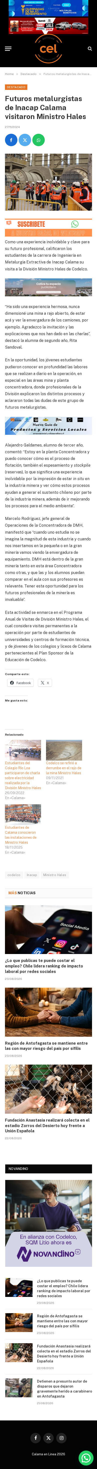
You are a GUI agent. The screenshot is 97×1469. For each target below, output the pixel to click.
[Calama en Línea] (48, 48)
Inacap (32, 875)
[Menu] (8, 48)
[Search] (89, 48)
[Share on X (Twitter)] (25, 140)
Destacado (16, 87)
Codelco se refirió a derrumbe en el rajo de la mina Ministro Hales (63, 768)
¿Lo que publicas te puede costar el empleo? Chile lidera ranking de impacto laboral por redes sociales (44, 966)
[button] (86, 1458)
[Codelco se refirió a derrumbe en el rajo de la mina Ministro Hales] (64, 750)
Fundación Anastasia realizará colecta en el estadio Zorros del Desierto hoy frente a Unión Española (47, 1126)
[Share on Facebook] (11, 140)
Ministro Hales (54, 875)
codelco (14, 875)
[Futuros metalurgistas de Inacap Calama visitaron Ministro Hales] (48, 182)
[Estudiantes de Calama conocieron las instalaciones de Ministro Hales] (23, 814)
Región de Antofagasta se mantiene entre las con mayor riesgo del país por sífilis (62, 1321)
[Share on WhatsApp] (38, 140)
